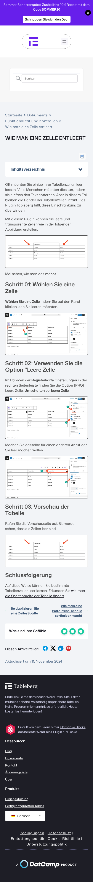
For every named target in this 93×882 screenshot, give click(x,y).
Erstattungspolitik (27, 838)
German (23, 816)
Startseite (13, 115)
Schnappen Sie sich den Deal (46, 19)
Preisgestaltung (17, 799)
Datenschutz (59, 832)
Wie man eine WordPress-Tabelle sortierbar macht (67, 611)
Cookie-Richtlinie (64, 838)
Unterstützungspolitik (46, 844)
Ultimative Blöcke (72, 727)
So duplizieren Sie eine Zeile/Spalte (25, 611)
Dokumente (37, 115)
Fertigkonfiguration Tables (24, 806)
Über (8, 779)
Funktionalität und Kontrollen (31, 121)
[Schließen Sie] (88, 13)
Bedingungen (32, 832)
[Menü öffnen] (64, 41)
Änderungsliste (16, 772)
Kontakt (11, 765)
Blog (8, 751)
